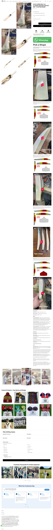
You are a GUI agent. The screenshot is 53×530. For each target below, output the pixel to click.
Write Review (47, 489)
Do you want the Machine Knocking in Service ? (39, 15)
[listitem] (40, 1)
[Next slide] (29, 480)
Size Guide (3, 512)
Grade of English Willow (36, 11)
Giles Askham (43, 494)
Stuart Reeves (31, 494)
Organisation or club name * (7, 434)
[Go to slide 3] (26, 480)
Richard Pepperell (7, 494)
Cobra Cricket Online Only (10, 489)
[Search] (47, 1)
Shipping (2, 510)
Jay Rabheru (19, 494)
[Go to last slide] (3, 497)
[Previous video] (25, 386)
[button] (7, 376)
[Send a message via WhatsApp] (1, 526)
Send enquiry (26, 460)
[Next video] (27, 386)
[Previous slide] (23, 480)
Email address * (29, 434)
